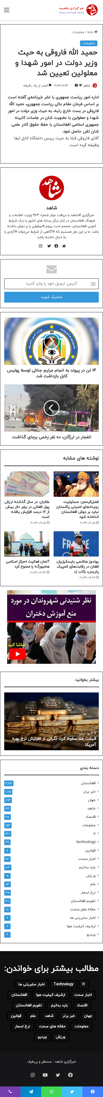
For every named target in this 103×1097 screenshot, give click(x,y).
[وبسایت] (62, 246)
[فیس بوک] (55, 246)
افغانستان (88, 783)
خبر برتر (89, 791)
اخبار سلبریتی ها (83, 917)
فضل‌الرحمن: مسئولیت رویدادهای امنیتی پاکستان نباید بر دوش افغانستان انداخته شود (77, 509)
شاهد (86, 86)
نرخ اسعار (88, 892)
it (94, 833)
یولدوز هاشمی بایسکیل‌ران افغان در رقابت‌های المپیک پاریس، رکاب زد (78, 566)
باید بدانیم (87, 867)
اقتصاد (91, 816)
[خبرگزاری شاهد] (78, 10)
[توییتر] (48, 246)
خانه (90, 32)
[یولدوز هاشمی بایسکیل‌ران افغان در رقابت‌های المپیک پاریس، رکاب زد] (76, 544)
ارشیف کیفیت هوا (81, 926)
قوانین (90, 850)
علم (93, 884)
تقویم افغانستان (83, 901)
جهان (92, 800)
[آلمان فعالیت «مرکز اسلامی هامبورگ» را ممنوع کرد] (26, 544)
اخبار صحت (87, 858)
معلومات (78, 32)
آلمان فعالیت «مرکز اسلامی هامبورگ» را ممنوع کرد (27, 564)
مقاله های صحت (83, 909)
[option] (51, 721)
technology (86, 842)
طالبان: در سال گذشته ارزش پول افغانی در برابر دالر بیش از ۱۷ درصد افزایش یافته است (26, 509)
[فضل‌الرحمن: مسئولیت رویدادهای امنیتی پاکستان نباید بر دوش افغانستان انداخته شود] (76, 484)
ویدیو (91, 934)
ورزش (91, 875)
